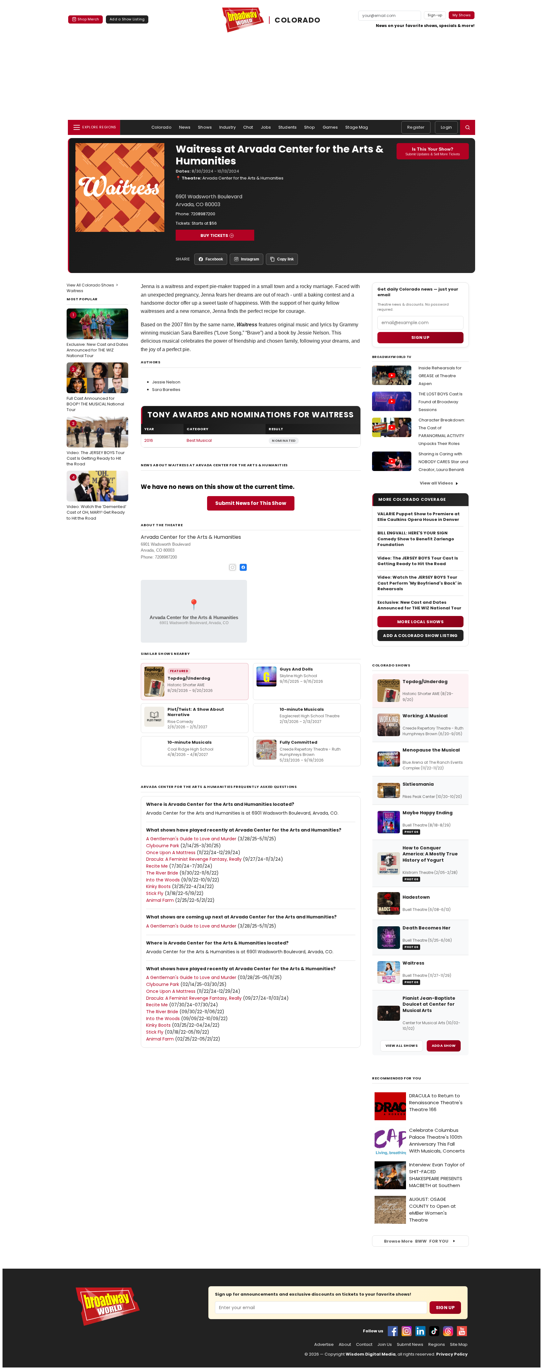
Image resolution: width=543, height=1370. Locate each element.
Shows (205, 127)
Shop (309, 127)
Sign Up (445, 1307)
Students (287, 127)
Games (330, 127)
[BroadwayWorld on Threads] (448, 1331)
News (185, 127)
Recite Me (157, 866)
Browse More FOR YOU (416, 1241)
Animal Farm (160, 900)
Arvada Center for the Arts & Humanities (242, 178)
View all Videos (436, 483)
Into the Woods (163, 880)
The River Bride (162, 873)
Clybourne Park (162, 846)
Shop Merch (88, 19)
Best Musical (199, 440)
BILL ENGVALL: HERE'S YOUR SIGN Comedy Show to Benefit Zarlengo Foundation (415, 538)
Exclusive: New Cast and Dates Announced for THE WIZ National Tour (97, 335)
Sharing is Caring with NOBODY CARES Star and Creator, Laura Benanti (443, 462)
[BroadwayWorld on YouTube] (462, 1331)
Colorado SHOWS (391, 665)
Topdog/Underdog (188, 678)
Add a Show (444, 1045)
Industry (227, 127)
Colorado (161, 127)
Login (446, 127)
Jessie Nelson (166, 382)
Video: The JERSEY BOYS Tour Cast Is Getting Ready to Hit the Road (96, 443)
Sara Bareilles (166, 390)
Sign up (420, 337)
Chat (248, 127)
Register (416, 127)
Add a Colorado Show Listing (420, 636)
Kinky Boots (158, 886)
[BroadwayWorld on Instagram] (406, 1331)
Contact (364, 1344)
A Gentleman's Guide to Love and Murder (191, 839)
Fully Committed (298, 742)
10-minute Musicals (302, 709)
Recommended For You (396, 1078)
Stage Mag (356, 127)
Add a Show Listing (127, 19)
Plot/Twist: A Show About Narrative (195, 712)
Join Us (384, 1344)
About (345, 1344)
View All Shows (402, 1045)
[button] (467, 127)
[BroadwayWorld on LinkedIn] (420, 1331)
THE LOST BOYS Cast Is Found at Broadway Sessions (441, 402)
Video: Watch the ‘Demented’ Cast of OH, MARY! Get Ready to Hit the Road (96, 497)
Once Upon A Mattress (170, 852)
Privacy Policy (452, 1354)
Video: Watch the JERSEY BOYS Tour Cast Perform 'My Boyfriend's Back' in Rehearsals (419, 583)
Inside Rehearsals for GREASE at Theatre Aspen (440, 376)
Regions (436, 1344)
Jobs (266, 127)
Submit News (410, 1344)
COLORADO (298, 20)
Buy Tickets (214, 235)
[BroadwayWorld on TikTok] (434, 1331)
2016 (148, 440)
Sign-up (435, 15)
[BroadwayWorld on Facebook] (392, 1331)
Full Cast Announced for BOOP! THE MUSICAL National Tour (95, 389)
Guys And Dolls (296, 669)
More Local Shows (420, 622)
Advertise (324, 1344)
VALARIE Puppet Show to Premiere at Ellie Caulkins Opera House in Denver (418, 516)
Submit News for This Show (250, 503)
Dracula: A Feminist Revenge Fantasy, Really (194, 859)
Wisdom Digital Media (371, 1354)
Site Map (459, 1344)
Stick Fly (154, 893)
